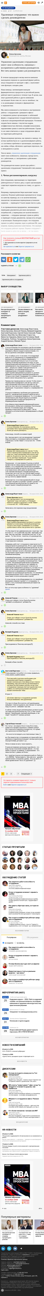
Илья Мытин (13, 335)
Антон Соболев (14, 921)
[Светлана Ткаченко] (20, 867)
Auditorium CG (14, 1027)
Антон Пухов (13, 959)
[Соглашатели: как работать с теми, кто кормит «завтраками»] (25, 1224)
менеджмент (11, 275)
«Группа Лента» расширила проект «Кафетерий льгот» (18, 1056)
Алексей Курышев (15, 909)
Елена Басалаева (15, 1077)
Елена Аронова (7, 331)
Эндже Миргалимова (16, 966)
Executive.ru (26, 1254)
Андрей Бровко (7, 341)
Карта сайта (4, 1270)
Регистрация (42, 2)
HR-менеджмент (7, 307)
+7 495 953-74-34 (22, 1272)
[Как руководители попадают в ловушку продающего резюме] (8, 1224)
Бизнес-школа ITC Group (17, 1009)
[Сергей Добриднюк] (27, 867)
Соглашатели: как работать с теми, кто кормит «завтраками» (25, 1235)
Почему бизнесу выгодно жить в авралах (24, 964)
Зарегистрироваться (26, 246)
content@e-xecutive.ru (14, 1267)
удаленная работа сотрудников (12, 279)
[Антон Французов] (5, 853)
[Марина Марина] (27, 860)
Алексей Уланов (20, 331)
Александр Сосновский (17, 975)
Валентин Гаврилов (9, 337)
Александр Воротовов (29, 329)
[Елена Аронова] (12, 853)
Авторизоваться (9, 246)
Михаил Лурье (20, 341)
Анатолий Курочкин (9, 333)
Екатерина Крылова (16, 896)
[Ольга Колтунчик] (12, 860)
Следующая (25, 774)
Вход (38, 2)
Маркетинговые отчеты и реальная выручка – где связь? (22, 972)
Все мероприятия (22, 1037)
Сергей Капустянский (26, 333)
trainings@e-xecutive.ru (22, 1263)
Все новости (22, 1061)
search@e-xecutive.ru (19, 1262)
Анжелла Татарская (16, 983)
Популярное (11, 937)
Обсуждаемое (32, 937)
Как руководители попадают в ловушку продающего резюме (8, 1236)
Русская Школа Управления (18, 1018)
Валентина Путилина (25, 337)
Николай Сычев (14, 1113)
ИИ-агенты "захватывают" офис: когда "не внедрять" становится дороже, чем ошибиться (25, 1086)
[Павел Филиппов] (5, 867)
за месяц (20, 943)
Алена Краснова (33, 339)
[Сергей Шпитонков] (34, 867)
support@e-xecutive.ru (15, 1268)
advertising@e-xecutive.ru (14, 1265)
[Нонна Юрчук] (20, 860)
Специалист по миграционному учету (23, 1012)
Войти (5, 785)
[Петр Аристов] (34, 860)
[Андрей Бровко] (12, 867)
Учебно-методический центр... (19, 997)
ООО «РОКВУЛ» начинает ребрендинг (13, 1051)
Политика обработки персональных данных (14, 1259)
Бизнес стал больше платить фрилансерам (15, 1154)
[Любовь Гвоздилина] (5, 860)
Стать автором (29, 3)
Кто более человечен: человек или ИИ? (23, 1111)
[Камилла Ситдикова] (34, 853)
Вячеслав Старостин (26, 335)
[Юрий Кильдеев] (20, 853)
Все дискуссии (22, 1122)
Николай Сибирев (15, 885)
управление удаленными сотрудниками (25, 153)
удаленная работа (25, 275)
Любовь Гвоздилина (18, 339)
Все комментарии (22, 931)
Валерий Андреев (34, 331)
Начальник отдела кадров (19, 1021)
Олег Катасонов (14, 1102)
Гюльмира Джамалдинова (18, 951)
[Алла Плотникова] (27, 853)
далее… (8, 589)
